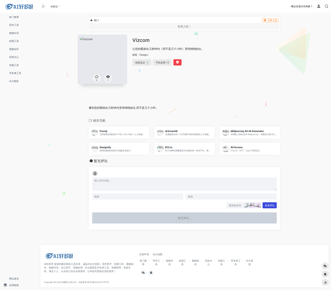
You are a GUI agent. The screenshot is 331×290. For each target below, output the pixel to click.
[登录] (318, 6)
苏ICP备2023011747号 (98, 282)
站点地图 (157, 254)
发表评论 (269, 205)
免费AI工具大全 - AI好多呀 (74, 282)
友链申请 (144, 254)
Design (143, 54)
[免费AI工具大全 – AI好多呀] (59, 257)
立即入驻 (272, 20)
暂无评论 (101, 161)
